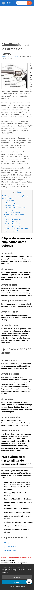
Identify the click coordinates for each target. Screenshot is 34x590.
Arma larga (10, 203)
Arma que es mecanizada (15, 207)
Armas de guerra (12, 212)
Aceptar (17, 582)
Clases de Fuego (10, 550)
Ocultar (19, 192)
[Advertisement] (17, 23)
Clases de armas (10, 543)
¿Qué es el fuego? (10, 546)
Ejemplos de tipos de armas (13, 214)
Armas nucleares (12, 226)
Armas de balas (12, 205)
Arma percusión (12, 210)
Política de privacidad (14, 586)
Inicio (4, 56)
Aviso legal (23, 586)
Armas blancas (11, 217)
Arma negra (11, 221)
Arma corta (10, 200)
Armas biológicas (12, 219)
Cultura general (12, 56)
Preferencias (17, 577)
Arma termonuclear (13, 224)
